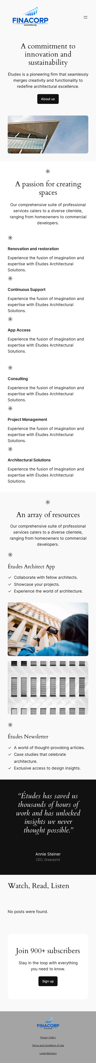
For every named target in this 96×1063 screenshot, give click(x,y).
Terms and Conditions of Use (48, 1045)
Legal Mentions (48, 1053)
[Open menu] (85, 17)
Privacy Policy (48, 1037)
